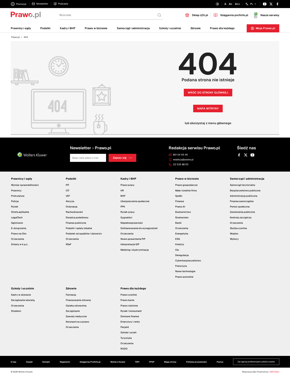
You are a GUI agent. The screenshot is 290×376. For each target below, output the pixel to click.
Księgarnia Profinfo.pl (90, 362)
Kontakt (46, 362)
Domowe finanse (129, 316)
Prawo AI (180, 206)
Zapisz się (120, 158)
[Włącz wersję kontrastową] (217, 4)
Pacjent (124, 327)
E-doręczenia (18, 228)
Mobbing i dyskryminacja (134, 249)
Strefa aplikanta (20, 211)
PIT (67, 184)
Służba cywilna (238, 228)
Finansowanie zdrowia (78, 300)
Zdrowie (195, 28)
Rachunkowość (74, 211)
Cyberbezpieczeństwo (188, 260)
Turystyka (126, 337)
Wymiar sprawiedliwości (25, 184)
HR (122, 190)
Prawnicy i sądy (21, 28)
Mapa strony (170, 362)
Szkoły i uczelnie (170, 28)
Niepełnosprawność (131, 222)
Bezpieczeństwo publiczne (245, 190)
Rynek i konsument (131, 310)
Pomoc (220, 362)
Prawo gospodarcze (186, 184)
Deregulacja (182, 255)
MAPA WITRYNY (208, 108)
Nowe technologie (185, 271)
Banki (178, 222)
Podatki (45, 28)
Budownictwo (183, 211)
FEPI (137, 362)
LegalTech (16, 217)
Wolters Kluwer (117, 362)
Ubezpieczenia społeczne (134, 201)
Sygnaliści (126, 217)
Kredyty (179, 244)
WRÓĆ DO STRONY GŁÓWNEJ (208, 92)
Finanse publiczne (76, 222)
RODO (124, 348)
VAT (68, 195)
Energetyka (181, 233)
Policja (15, 201)
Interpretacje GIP (129, 244)
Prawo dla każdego (222, 28)
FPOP (151, 362)
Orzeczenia (17, 238)
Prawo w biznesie (96, 28)
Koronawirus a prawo (77, 321)
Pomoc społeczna (240, 206)
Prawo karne (127, 300)
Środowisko (181, 217)
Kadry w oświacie (21, 294)
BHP (122, 195)
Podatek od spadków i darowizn (84, 233)
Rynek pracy (127, 211)
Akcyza (70, 201)
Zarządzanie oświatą (23, 300)
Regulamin (65, 362)
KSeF (68, 244)
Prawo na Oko (18, 233)
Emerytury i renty (130, 321)
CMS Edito (274, 371)
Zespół (29, 362)
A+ (230, 4)
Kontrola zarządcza (240, 217)
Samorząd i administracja (133, 28)
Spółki (178, 195)
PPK (122, 206)
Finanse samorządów (242, 201)
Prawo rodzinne (129, 305)
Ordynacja (71, 206)
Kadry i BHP (67, 28)
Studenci (16, 310)
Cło (177, 249)
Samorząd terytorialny (242, 184)
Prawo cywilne (128, 294)
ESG (177, 238)
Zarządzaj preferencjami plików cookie (256, 361)
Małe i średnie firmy (186, 190)
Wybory (234, 238)
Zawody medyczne (76, 316)
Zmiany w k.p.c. (19, 244)
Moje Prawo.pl (267, 29)
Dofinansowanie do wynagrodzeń (139, 228)
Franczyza (181, 265)
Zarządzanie (73, 310)
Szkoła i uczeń (128, 332)
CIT (67, 190)
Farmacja (71, 294)
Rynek (14, 206)
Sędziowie (17, 222)
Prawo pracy (127, 184)
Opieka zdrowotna (76, 305)
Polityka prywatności (196, 362)
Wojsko (234, 233)
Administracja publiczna (243, 195)
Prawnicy (16, 190)
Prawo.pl (15, 37)
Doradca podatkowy (77, 217)
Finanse (179, 201)
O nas (13, 362)
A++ (237, 4)
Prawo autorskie (184, 276)
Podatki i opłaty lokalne (79, 228)
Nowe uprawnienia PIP (132, 238)
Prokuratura (17, 195)
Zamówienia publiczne (242, 211)
